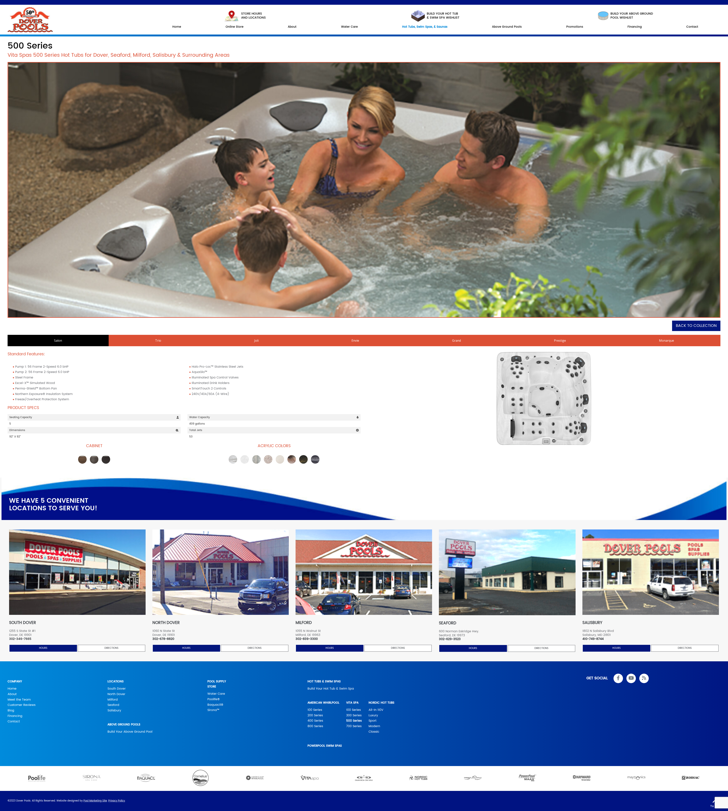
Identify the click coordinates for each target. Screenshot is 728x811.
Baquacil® (215, 704)
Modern (374, 726)
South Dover (116, 688)
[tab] (58, 340)
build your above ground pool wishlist (631, 15)
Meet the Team (19, 699)
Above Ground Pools (123, 724)
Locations (115, 681)
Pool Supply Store (216, 684)
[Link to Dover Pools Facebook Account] (618, 678)
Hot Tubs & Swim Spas (324, 681)
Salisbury (114, 710)
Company (15, 681)
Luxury (373, 715)
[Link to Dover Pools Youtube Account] (631, 678)
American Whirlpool (323, 702)
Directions (111, 648)
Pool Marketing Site (95, 801)
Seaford (113, 704)
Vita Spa (352, 702)
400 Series (315, 720)
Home (12, 688)
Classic (374, 731)
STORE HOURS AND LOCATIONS (253, 15)
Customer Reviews (21, 704)
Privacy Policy (116, 801)
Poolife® (213, 699)
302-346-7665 (20, 639)
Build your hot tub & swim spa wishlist (443, 15)
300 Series (354, 715)
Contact (14, 721)
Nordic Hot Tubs (381, 702)
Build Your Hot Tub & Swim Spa (331, 688)
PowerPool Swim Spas (325, 745)
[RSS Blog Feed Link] (644, 678)
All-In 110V (376, 709)
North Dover (116, 694)
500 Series (354, 720)
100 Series (315, 709)
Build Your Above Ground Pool (129, 731)
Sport (373, 720)
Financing (15, 715)
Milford (112, 699)
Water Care (216, 693)
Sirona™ (213, 710)
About (12, 694)
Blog (11, 710)
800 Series (315, 726)
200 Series (315, 715)
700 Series (354, 726)
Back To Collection (696, 326)
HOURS (43, 648)
